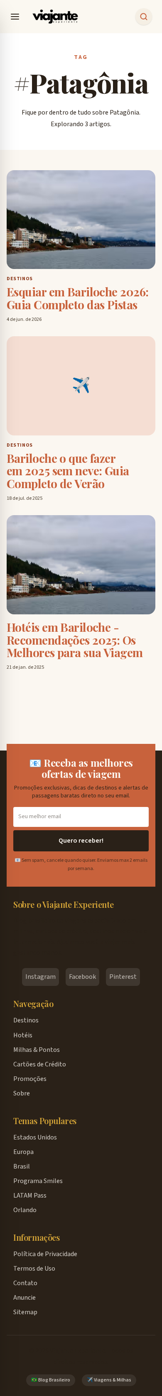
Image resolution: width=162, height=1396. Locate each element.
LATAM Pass (30, 1195)
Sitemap (25, 1312)
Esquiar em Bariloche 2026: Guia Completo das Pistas (77, 298)
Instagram (40, 976)
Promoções (30, 1078)
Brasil (21, 1166)
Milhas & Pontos (36, 1049)
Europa (23, 1151)
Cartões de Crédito (39, 1064)
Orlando (25, 1210)
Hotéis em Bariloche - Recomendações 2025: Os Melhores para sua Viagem (75, 640)
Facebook (82, 976)
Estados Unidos (35, 1137)
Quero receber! (81, 840)
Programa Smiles (38, 1181)
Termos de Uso (34, 1268)
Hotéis (22, 1035)
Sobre (21, 1093)
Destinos (26, 1020)
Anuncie (24, 1297)
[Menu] (15, 16)
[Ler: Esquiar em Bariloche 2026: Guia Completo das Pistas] (81, 219)
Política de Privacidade (45, 1254)
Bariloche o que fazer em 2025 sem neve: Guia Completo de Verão (68, 471)
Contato (25, 1283)
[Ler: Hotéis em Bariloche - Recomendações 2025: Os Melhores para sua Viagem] (81, 564)
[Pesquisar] (143, 16)
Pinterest (123, 976)
